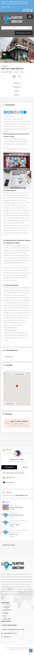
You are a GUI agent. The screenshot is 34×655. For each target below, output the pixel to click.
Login (2, 33)
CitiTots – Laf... (14, 534)
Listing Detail (9, 467)
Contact (25, 467)
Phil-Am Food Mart (17, 459)
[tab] (17, 105)
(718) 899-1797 (10, 478)
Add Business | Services (24, 33)
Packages (5, 613)
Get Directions (19, 374)
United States (10, 473)
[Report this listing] (19, 76)
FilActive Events (7, 610)
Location (16, 91)
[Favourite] (14, 76)
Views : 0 (22, 72)
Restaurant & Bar (14, 505)
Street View (10, 403)
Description (16, 83)
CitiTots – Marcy (14, 525)
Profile (4, 616)
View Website (9, 482)
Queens (22, 473)
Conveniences (17, 87)
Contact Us (6, 607)
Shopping (4, 66)
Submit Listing (7, 619)
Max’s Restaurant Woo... (17, 515)
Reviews (17, 95)
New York (16, 473)
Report (17, 72)
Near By (7, 502)
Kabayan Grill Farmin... (16, 507)
